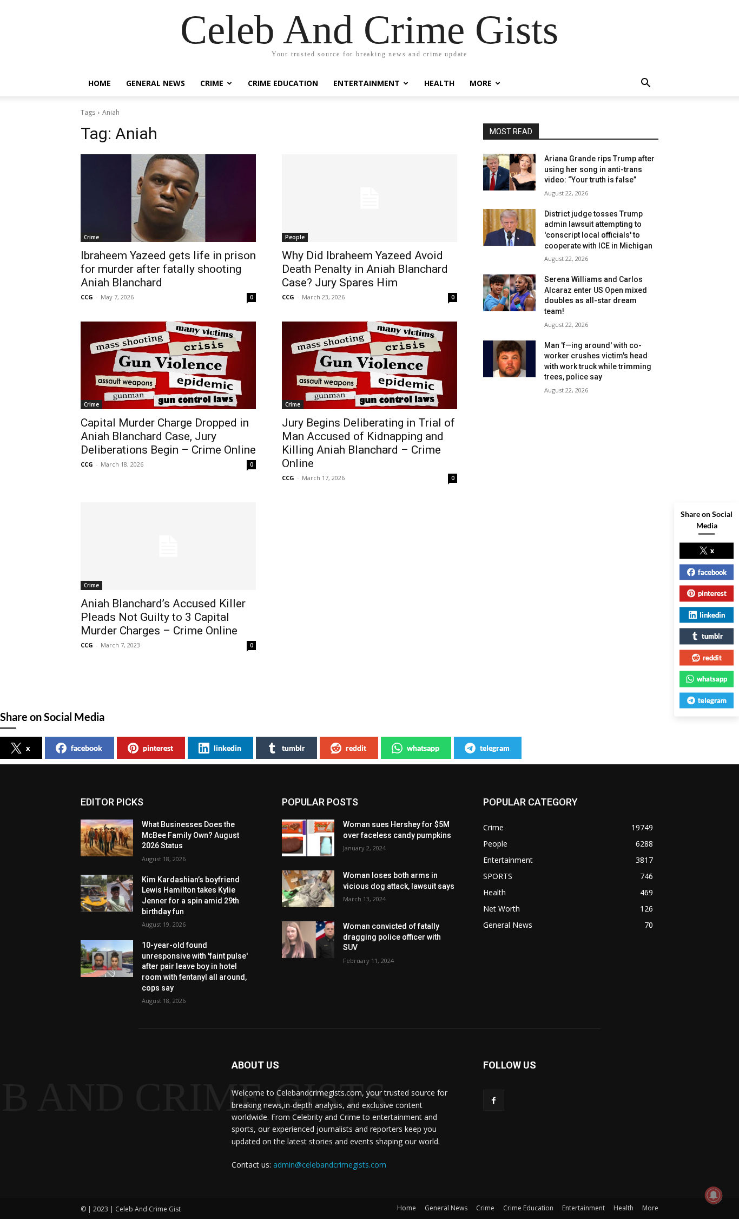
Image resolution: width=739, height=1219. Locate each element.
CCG (87, 297)
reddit (356, 747)
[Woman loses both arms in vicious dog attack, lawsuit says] (308, 888)
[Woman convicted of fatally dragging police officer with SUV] (308, 939)
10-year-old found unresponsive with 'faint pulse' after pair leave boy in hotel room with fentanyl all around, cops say (195, 966)
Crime (211, 83)
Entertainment (366, 83)
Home (99, 83)
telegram (495, 747)
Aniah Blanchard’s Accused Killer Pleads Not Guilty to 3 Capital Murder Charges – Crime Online (163, 617)
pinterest (158, 747)
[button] (645, 84)
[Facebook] (493, 1100)
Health (439, 83)
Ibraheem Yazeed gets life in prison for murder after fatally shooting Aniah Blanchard (168, 269)
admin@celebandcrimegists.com (329, 1164)
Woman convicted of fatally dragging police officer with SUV (392, 937)
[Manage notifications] (713, 1195)
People (295, 237)
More (481, 83)
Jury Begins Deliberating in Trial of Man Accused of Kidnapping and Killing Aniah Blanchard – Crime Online (368, 443)
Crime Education (283, 83)
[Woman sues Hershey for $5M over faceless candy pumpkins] (308, 838)
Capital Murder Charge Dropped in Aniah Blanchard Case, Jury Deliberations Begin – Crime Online (168, 436)
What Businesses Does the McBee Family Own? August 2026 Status (190, 835)
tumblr (293, 747)
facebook (86, 747)
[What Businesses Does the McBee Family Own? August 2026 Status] (107, 838)
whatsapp (423, 747)
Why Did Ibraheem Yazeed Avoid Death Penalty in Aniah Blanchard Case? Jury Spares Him (365, 269)
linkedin (227, 747)
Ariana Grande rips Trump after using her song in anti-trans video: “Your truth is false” (599, 169)
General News (155, 83)
